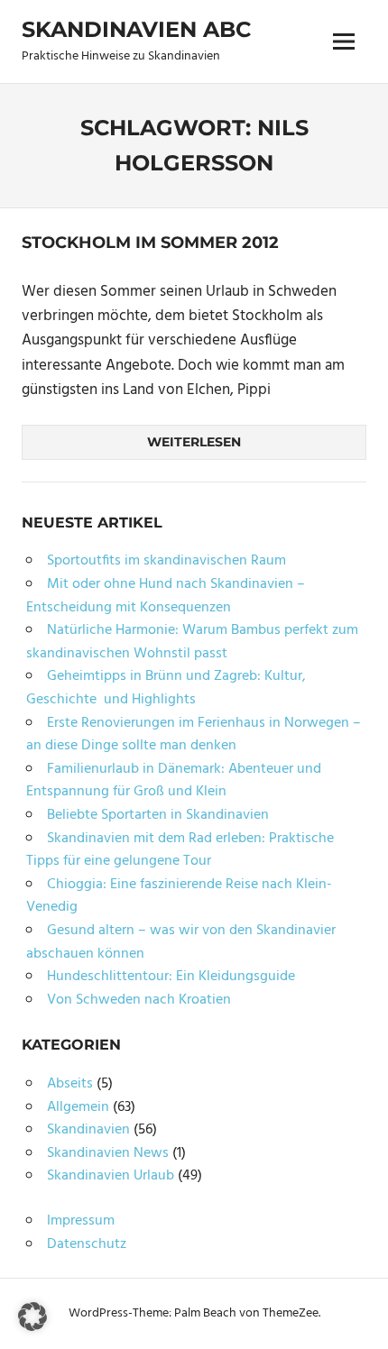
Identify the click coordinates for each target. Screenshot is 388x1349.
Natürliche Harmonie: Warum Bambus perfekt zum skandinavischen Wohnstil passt (192, 642)
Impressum (81, 1221)
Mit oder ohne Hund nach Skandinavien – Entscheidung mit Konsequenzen (165, 596)
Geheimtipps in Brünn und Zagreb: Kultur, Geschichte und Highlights (166, 688)
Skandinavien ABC (136, 29)
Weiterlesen (194, 442)
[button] (32, 1316)
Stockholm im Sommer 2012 (150, 242)
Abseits (70, 1084)
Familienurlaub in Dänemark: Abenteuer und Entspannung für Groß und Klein (173, 780)
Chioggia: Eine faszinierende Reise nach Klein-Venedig (179, 896)
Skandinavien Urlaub (110, 1176)
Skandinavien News (108, 1153)
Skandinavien (88, 1130)
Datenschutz (86, 1244)
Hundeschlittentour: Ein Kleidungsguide (171, 976)
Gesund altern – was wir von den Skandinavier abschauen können (181, 942)
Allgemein (78, 1107)
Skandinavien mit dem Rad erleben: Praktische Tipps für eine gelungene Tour (180, 850)
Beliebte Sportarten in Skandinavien (158, 815)
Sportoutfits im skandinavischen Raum (166, 561)
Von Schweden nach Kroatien (139, 1000)
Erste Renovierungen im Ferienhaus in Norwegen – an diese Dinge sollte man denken (193, 734)
